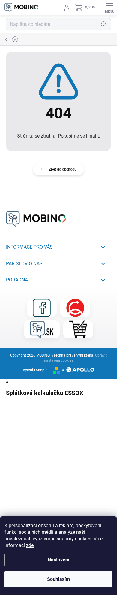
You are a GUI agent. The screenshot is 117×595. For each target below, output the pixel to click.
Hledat (103, 24)
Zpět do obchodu (62, 169)
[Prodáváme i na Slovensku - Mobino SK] (42, 329)
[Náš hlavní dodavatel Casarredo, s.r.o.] (75, 308)
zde (30, 545)
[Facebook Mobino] (42, 308)
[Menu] (109, 7)
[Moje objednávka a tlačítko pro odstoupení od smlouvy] (78, 329)
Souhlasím (58, 579)
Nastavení (58, 560)
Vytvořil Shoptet (36, 370)
